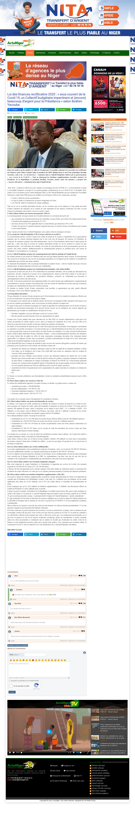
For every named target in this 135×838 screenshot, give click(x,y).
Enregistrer (12, 692)
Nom (14, 655)
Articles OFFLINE (97, 788)
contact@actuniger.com (20, 780)
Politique (21, 53)
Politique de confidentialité (61, 776)
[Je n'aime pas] (81, 575)
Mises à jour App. (78, 781)
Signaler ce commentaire (77, 585)
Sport (76, 53)
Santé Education (97, 775)
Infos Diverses (70, 771)
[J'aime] (79, 575)
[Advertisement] (46, 554)
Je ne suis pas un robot (21, 686)
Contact (116, 53)
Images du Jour (68, 765)
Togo (9, 117)
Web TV (79, 776)
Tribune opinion (97, 773)
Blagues (55, 765)
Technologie (94, 53)
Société (30, 53)
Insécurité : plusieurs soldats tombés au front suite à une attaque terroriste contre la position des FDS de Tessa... (115, 148)
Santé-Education (65, 53)
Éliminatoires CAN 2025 (30, 117)
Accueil (11, 53)
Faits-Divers (56, 771)
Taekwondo (17, 117)
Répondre (63, 585)
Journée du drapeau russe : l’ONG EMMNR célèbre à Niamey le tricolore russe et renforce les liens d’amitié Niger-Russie (115, 125)
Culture (84, 53)
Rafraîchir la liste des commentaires (18, 645)
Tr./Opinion (106, 53)
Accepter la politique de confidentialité (25, 680)
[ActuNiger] (22, 43)
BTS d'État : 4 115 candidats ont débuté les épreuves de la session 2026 (114, 182)
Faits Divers (95, 791)
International (40, 53)
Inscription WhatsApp (59, 781)
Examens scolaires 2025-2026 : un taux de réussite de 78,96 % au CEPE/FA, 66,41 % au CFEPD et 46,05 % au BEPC (115, 137)
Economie (52, 53)
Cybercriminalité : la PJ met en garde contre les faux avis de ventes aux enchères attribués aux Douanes (115, 159)
